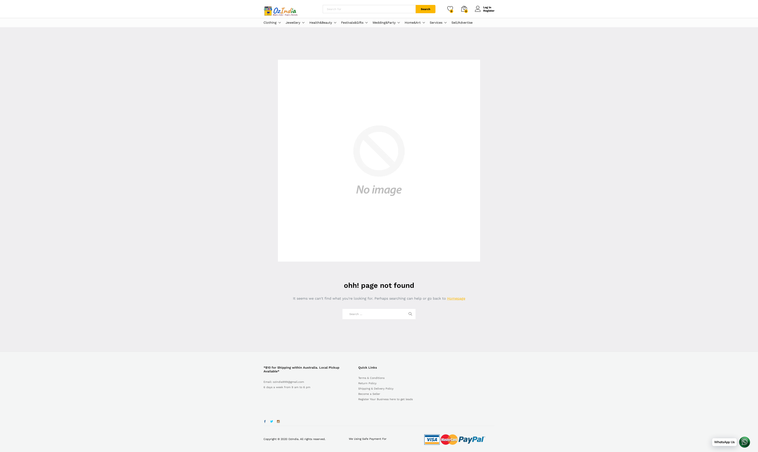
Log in (487, 7)
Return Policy (367, 383)
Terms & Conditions (371, 377)
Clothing (270, 22)
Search (425, 9)
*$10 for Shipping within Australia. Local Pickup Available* (301, 369)
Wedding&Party (384, 22)
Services (436, 22)
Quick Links (367, 367)
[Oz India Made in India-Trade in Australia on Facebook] (265, 421)
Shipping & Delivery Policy (375, 388)
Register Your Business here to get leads (385, 399)
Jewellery (293, 22)
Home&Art (413, 22)
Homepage (456, 298)
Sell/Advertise (462, 22)
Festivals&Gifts (352, 22)
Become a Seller (369, 393)
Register (488, 10)
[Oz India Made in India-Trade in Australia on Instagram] (278, 421)
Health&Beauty (320, 22)
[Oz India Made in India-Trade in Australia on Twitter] (271, 421)
